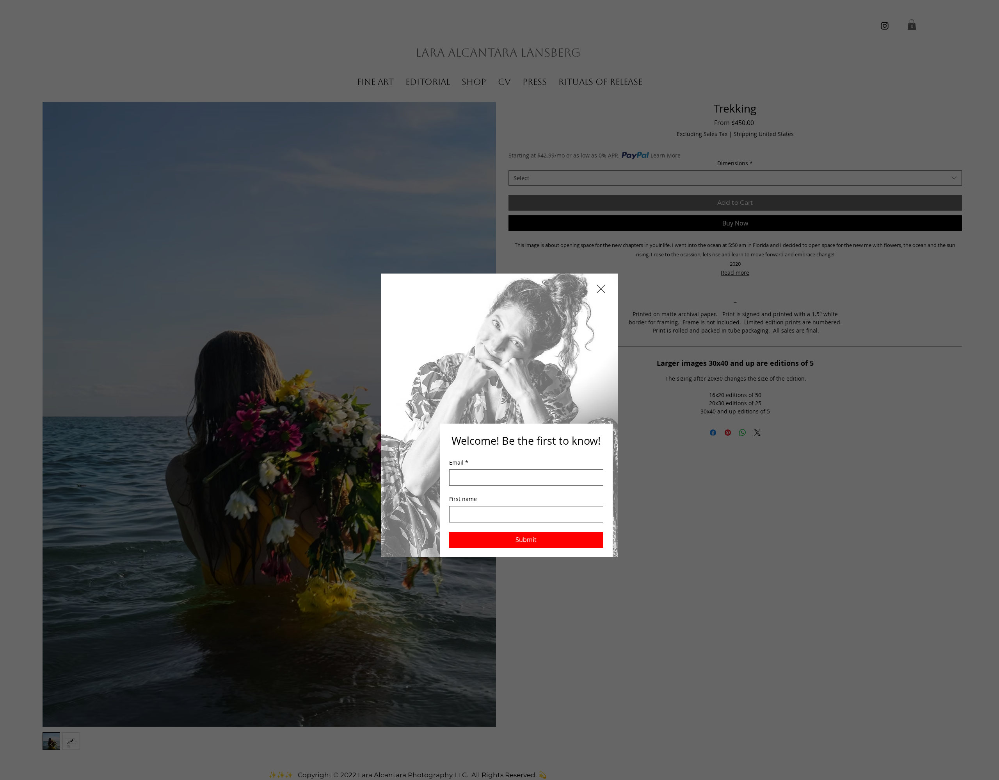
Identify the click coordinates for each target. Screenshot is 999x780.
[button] (601, 289)
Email (458, 462)
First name (463, 499)
